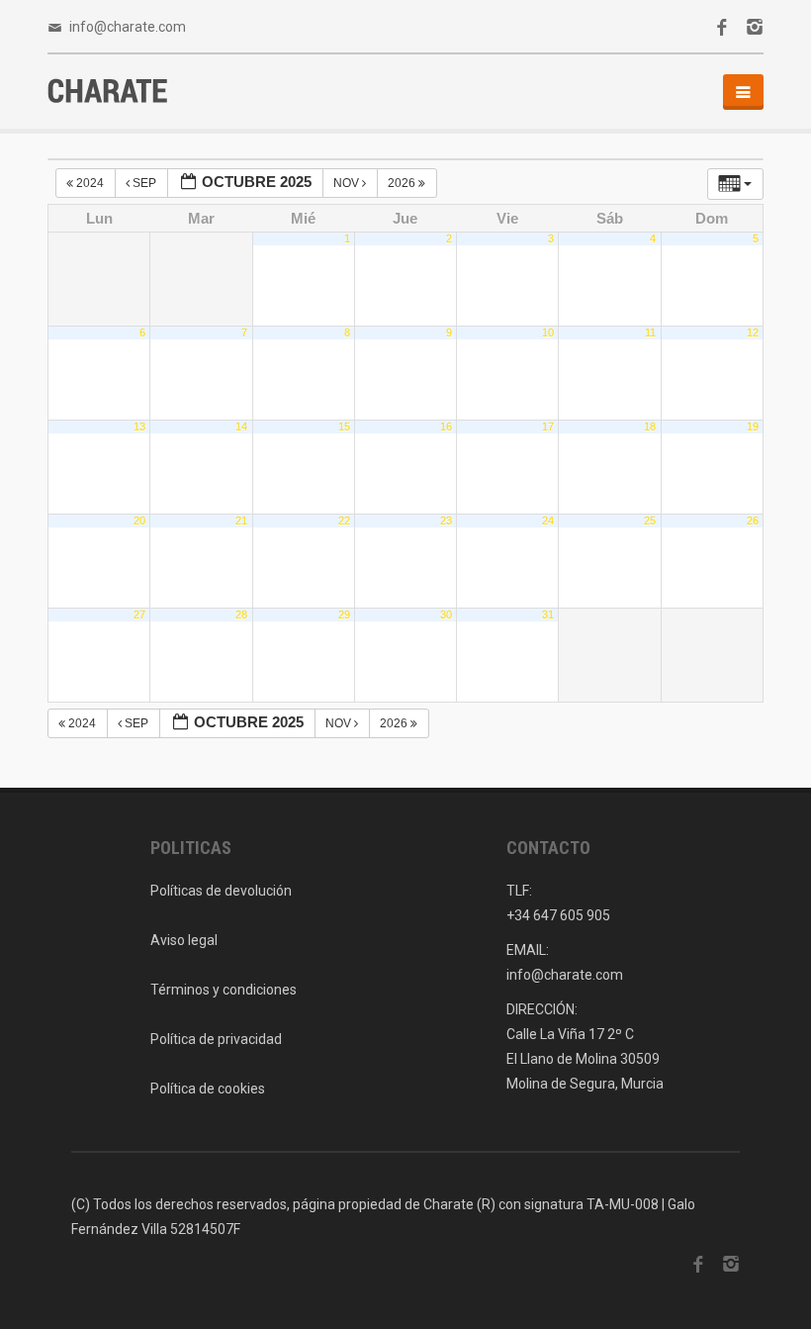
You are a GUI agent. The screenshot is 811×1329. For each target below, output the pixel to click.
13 (139, 426)
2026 (403, 183)
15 (344, 426)
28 (241, 614)
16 (446, 426)
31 (548, 614)
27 (139, 614)
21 (241, 520)
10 (548, 332)
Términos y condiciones (223, 989)
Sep (144, 183)
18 (650, 426)
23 (446, 520)
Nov (347, 183)
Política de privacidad (216, 1039)
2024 (90, 183)
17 (548, 426)
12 (753, 332)
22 (344, 520)
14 (241, 426)
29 (344, 614)
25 (650, 520)
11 (650, 332)
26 (753, 520)
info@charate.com (127, 27)
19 (753, 426)
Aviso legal (184, 940)
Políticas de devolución (221, 891)
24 (548, 520)
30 (446, 614)
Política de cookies (207, 1088)
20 (139, 520)
